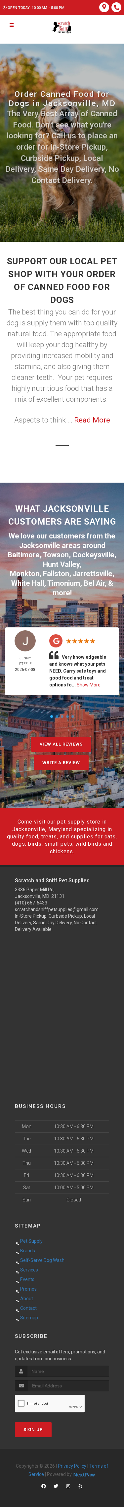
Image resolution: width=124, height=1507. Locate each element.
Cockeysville (93, 555)
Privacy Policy (72, 1466)
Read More (92, 420)
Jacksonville (39, 545)
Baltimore (24, 555)
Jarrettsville (92, 574)
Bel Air (94, 583)
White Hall (27, 583)
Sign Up (33, 1429)
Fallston (56, 574)
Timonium (63, 583)
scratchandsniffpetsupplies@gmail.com (57, 909)
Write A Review (61, 762)
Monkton (24, 574)
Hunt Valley (61, 564)
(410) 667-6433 (31, 902)
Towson (56, 555)
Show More (89, 684)
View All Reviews (61, 744)
